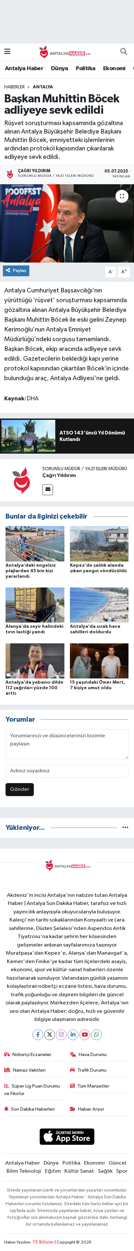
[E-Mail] (47, 489)
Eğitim (53, 1171)
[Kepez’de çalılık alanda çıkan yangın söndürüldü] (99, 544)
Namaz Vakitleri (29, 1070)
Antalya (43, 87)
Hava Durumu (93, 1054)
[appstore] (67, 1138)
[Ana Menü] (7, 52)
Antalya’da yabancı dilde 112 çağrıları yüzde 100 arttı (34, 688)
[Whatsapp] (96, 1034)
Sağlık (105, 1171)
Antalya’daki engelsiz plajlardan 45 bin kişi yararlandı (31, 571)
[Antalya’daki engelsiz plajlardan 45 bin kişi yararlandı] (35, 544)
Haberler (14, 87)
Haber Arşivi (91, 1109)
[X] (49, 1034)
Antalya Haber (24, 68)
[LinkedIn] (73, 1034)
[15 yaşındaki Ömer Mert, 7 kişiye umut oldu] (99, 661)
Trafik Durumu (91, 1070)
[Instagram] (61, 1034)
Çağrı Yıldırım (59, 475)
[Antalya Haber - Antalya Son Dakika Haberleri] (64, 51)
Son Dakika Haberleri (33, 1109)
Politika (85, 68)
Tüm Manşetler (93, 1086)
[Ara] (123, 52)
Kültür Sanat (79, 1171)
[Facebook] (38, 1034)
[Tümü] (125, 828)
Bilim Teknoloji (24, 1171)
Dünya (59, 68)
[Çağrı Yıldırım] (21, 480)
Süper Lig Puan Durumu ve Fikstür (32, 1090)
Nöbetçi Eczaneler (31, 1054)
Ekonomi (114, 68)
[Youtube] (84, 1034)
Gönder (19, 789)
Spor (121, 1171)
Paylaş (19, 270)
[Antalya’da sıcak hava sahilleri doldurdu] (99, 605)
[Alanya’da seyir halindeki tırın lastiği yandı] (35, 605)
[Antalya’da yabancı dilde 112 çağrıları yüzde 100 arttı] (35, 661)
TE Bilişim (43, 1242)
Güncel (117, 1163)
